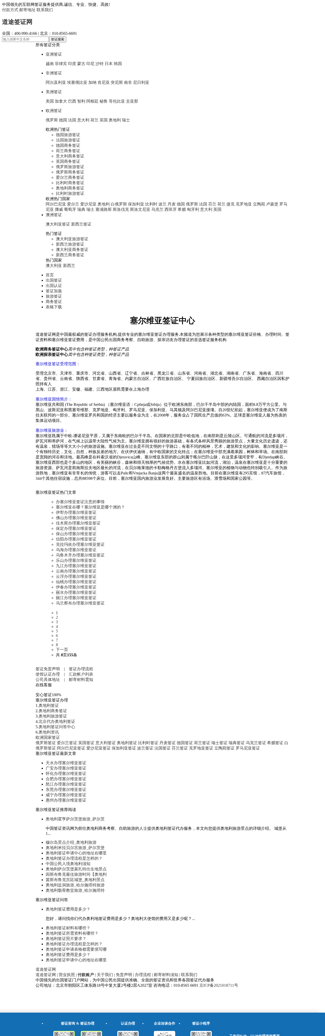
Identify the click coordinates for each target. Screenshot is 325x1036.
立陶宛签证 (224, 748)
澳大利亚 (54, 265)
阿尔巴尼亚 (56, 204)
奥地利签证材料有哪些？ (68, 928)
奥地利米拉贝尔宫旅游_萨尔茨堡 (75, 848)
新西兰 (69, 265)
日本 (109, 63)
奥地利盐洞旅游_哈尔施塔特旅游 (75, 885)
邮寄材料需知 (81, 679)
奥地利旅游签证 (53, 716)
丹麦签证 (167, 743)
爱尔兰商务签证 (70, 177)
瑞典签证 (237, 743)
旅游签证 (54, 296)
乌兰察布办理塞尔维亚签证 (80, 603)
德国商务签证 (68, 145)
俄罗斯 (52, 120)
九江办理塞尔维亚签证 (76, 566)
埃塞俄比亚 (77, 82)
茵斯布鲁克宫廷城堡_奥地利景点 (75, 880)
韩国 (118, 63)
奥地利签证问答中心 (57, 727)
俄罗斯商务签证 (70, 172)
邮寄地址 (27, 10)
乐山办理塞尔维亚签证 (76, 560)
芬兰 (212, 204)
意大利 (83, 120)
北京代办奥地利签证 (57, 721)
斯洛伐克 (121, 209)
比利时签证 (148, 743)
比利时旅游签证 (70, 193)
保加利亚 (136, 204)
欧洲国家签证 (48, 737)
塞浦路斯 (103, 209)
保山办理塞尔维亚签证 (76, 534)
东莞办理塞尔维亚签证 (66, 789)
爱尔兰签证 (67, 743)
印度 (72, 63)
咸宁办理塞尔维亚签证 (66, 795)
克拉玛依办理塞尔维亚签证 (80, 544)
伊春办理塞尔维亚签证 (76, 587)
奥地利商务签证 (70, 188)
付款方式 (10, 10)
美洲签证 (54, 92)
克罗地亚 (244, 204)
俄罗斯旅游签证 (70, 167)
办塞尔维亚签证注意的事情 (80, 502)
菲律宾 (61, 63)
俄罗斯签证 (46, 743)
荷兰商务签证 (68, 151)
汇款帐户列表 (81, 674)
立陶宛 (259, 204)
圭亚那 (132, 101)
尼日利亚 (141, 82)
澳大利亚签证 (58, 224)
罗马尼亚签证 (248, 748)
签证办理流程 (81, 669)
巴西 (72, 101)
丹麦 (172, 204)
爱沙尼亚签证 (98, 748)
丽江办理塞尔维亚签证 (76, 598)
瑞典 (81, 209)
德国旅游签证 (68, 135)
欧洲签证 (54, 110)
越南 (50, 63)
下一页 (62, 649)
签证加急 (54, 291)
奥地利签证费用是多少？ (68, 909)
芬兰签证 (180, 748)
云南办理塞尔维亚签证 (76, 571)
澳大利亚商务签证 (72, 249)
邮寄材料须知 (166, 975)
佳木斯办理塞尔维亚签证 (78, 523)
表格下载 (54, 307)
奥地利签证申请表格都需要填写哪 (76, 949)
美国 (50, 101)
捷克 (230, 204)
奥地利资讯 (49, 732)
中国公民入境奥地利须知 (68, 864)
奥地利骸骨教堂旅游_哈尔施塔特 (75, 890)
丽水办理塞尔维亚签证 (76, 592)
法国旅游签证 (68, 140)
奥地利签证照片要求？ (66, 938)
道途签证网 (17, 22)
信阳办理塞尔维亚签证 (76, 539)
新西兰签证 (81, 224)
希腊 (182, 209)
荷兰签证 (202, 743)
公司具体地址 (48, 679)
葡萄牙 (70, 209)
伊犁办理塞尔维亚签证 (76, 512)
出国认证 (54, 285)
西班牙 (171, 209)
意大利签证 (105, 743)
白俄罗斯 (119, 204)
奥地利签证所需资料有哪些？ (72, 933)
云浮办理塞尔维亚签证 (76, 576)
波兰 (162, 204)
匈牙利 (193, 209)
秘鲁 (104, 101)
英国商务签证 (68, 161)
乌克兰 (157, 209)
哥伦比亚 (117, 101)
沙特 (99, 63)
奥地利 (115, 120)
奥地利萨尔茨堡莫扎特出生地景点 (76, 869)
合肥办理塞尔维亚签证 (66, 779)
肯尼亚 (104, 82)
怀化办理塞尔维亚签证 (66, 773)
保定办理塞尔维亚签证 (76, 528)
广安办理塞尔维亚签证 (66, 768)
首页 (50, 275)
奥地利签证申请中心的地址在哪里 (76, 853)
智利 (81, 101)
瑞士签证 (219, 743)
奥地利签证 (49, 705)
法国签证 (162, 748)
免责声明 (124, 975)
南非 (128, 82)
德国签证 (185, 743)
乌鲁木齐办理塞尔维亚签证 (80, 555)
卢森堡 (272, 204)
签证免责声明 (48, 669)
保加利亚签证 (124, 748)
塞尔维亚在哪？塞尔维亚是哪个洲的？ (90, 507)
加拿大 (61, 101)
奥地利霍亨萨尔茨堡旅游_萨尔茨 (75, 819)
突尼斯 (117, 82)
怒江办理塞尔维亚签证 (66, 784)
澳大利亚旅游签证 (72, 239)
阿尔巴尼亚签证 (71, 748)
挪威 (59, 209)
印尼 (90, 63)
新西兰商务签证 (70, 255)
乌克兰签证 (256, 743)
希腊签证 (275, 743)
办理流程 (143, 975)
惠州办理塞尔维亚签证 (66, 800)
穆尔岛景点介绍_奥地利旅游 (71, 842)
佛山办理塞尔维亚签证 (76, 518)
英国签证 (86, 743)
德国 (63, 120)
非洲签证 (54, 73)
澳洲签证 (54, 215)
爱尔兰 (73, 204)
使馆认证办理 (48, 674)
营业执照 (67, 975)
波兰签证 (145, 748)
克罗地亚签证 (201, 748)
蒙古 (81, 63)
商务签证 (54, 301)
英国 (104, 120)
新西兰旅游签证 (70, 244)
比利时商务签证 (70, 183)
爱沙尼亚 (88, 204)
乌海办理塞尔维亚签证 (76, 550)
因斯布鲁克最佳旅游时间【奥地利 (76, 874)
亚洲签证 (54, 54)
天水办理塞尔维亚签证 (66, 763)
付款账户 (86, 975)
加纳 (92, 82)
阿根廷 (92, 101)
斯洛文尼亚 (140, 209)
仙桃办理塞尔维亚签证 (76, 582)
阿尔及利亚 (56, 82)
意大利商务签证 (70, 156)
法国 (72, 120)
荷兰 (94, 120)
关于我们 (105, 975)
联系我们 (45, 10)
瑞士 (126, 120)
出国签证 (54, 280)
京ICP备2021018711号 (218, 985)
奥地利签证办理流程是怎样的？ (74, 858)
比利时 (151, 204)
